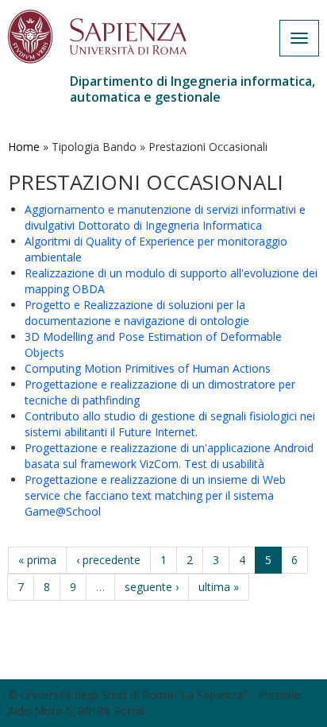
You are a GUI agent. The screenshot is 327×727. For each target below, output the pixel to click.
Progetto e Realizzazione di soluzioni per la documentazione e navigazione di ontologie (137, 312)
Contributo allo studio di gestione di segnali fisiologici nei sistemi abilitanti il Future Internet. (170, 423)
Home (24, 146)
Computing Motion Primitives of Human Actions (148, 368)
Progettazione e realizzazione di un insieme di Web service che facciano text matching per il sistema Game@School (155, 495)
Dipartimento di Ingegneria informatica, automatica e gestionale (192, 89)
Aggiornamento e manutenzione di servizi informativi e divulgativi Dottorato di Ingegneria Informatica (165, 217)
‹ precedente (108, 559)
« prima (37, 559)
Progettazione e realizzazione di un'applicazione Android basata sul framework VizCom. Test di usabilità (169, 455)
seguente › (152, 586)
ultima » (218, 586)
